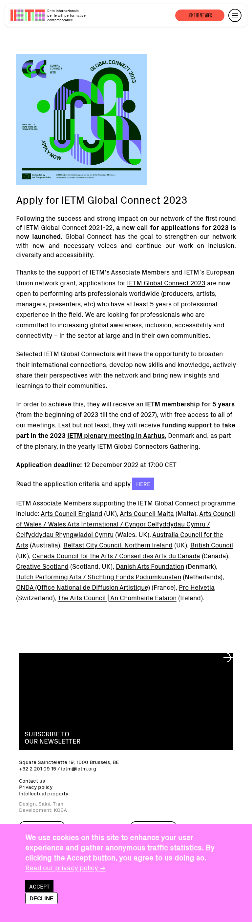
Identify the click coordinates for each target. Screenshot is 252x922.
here (143, 484)
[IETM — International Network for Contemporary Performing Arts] (27, 15)
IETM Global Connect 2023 (166, 282)
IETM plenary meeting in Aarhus (116, 435)
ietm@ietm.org (78, 768)
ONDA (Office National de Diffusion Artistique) (83, 587)
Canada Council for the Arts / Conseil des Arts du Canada (116, 555)
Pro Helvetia (197, 587)
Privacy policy (35, 787)
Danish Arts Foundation (150, 566)
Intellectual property (43, 793)
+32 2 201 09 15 (37, 768)
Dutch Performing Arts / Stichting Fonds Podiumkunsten (98, 576)
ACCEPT (39, 886)
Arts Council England (71, 513)
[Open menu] (235, 15)
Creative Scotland (42, 566)
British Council (211, 544)
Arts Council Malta (147, 513)
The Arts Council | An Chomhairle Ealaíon (117, 597)
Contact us (32, 780)
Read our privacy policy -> (65, 867)
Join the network (200, 15)
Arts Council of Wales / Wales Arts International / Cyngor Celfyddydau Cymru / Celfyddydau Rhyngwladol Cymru (125, 523)
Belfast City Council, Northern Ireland (118, 544)
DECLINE (41, 898)
